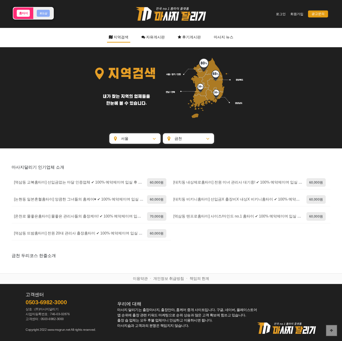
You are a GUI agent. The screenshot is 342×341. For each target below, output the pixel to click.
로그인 (281, 14)
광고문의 (318, 14)
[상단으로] (331, 330)
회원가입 (296, 14)
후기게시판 (191, 37)
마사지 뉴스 (223, 37)
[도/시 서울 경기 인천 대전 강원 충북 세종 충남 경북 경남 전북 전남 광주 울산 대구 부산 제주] (135, 138)
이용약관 (140, 279)
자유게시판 (155, 37)
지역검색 (120, 37)
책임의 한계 (199, 279)
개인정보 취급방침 (168, 279)
